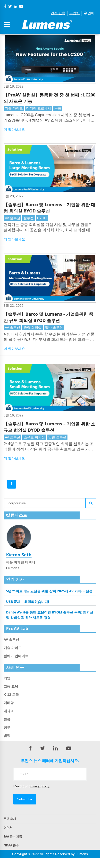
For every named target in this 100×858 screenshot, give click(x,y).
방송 (7, 719)
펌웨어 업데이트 (16, 656)
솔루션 (29, 218)
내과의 (9, 711)
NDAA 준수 (11, 845)
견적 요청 (58, 13)
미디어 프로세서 (38, 108)
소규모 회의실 (34, 437)
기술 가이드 (14, 108)
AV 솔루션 (12, 218)
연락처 (8, 827)
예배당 (9, 703)
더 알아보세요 (14, 129)
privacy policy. (39, 786)
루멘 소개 (10, 819)
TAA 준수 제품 (13, 836)
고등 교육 (11, 686)
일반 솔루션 (54, 327)
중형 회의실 (33, 327)
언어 (90, 13)
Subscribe (24, 799)
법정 (7, 735)
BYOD (42, 218)
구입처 (74, 13)
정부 (7, 727)
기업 (7, 678)
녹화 (57, 108)
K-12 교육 (11, 694)
